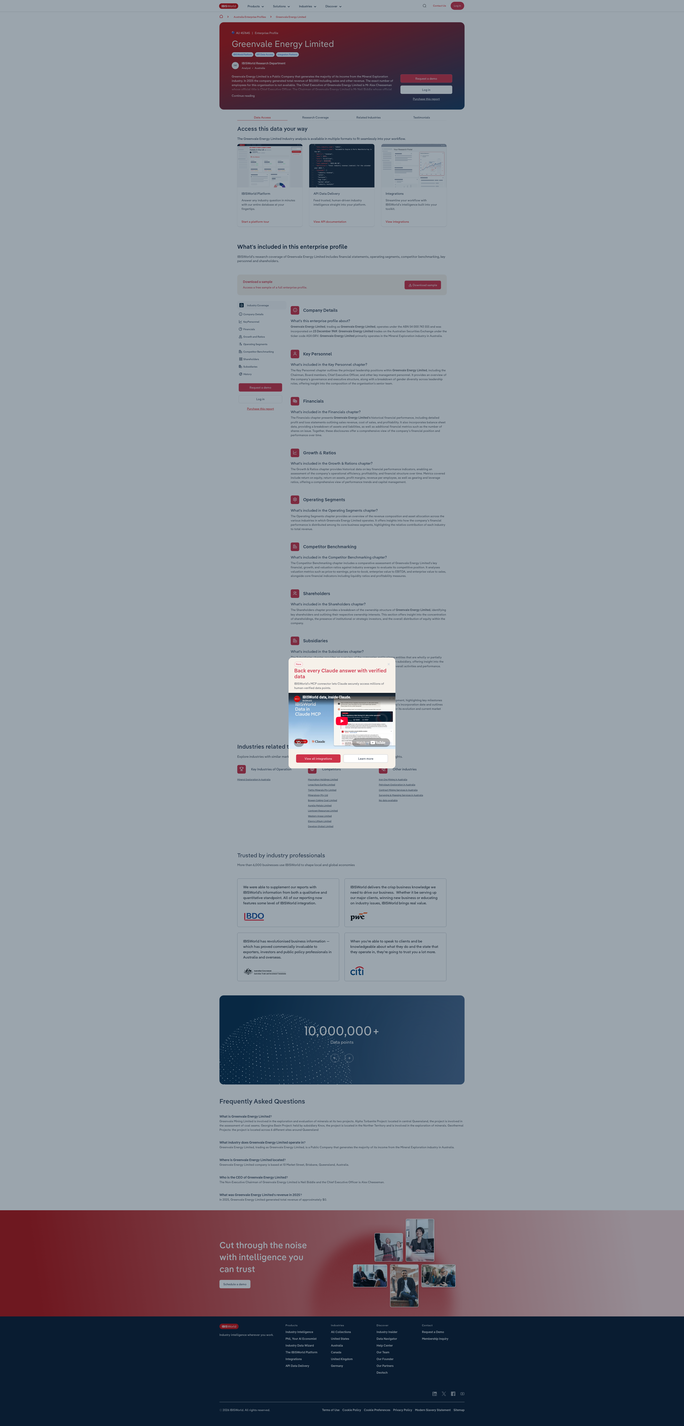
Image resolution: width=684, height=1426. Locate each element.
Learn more (365, 758)
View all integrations (318, 758)
